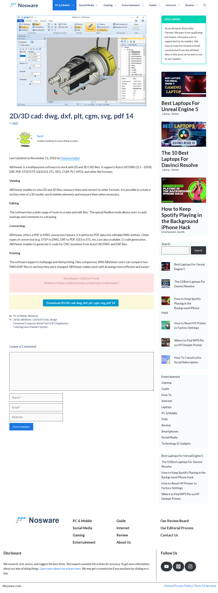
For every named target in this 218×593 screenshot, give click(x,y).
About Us (123, 542)
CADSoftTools (41, 319)
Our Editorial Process (176, 528)
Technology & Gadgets (176, 443)
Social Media (86, 5)
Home (168, 586)
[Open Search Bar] (205, 5)
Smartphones (169, 431)
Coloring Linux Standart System (30, 326)
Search (165, 244)
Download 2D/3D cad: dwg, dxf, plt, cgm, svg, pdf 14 (80, 303)
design (53, 319)
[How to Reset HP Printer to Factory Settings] (165, 327)
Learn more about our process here (60, 568)
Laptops (166, 407)
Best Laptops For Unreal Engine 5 (180, 106)
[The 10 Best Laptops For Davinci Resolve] (183, 144)
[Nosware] (12, 5)
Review (189, 5)
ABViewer (26, 319)
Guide (153, 5)
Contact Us (169, 535)
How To (166, 395)
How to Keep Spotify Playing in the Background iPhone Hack (181, 218)
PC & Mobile (62, 5)
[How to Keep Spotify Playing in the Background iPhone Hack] (183, 200)
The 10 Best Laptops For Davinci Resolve (179, 159)
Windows (33, 315)
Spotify (181, 232)
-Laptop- (165, 113)
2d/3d (16, 319)
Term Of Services (205, 586)
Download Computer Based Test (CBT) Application (40, 323)
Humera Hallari (70, 158)
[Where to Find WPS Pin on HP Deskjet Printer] (165, 344)
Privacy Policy (183, 586)
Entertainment (131, 5)
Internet (171, 5)
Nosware (28, 5)
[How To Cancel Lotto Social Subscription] (165, 361)
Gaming (108, 5)
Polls (164, 419)
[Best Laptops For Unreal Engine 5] (183, 94)
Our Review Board (174, 521)
